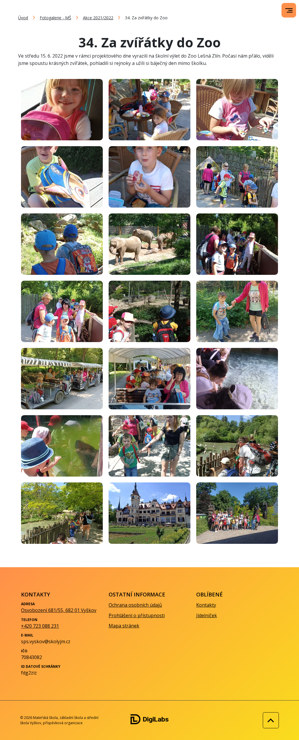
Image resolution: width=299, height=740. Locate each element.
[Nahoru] (269, 720)
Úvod (23, 17)
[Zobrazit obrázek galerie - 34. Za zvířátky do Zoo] (62, 109)
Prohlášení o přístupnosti (137, 615)
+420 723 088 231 (40, 626)
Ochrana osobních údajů (135, 605)
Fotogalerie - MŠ (55, 17)
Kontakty (206, 605)
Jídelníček (206, 615)
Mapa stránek (124, 625)
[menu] (289, 10)
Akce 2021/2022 (98, 17)
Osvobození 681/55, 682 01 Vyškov (58, 610)
